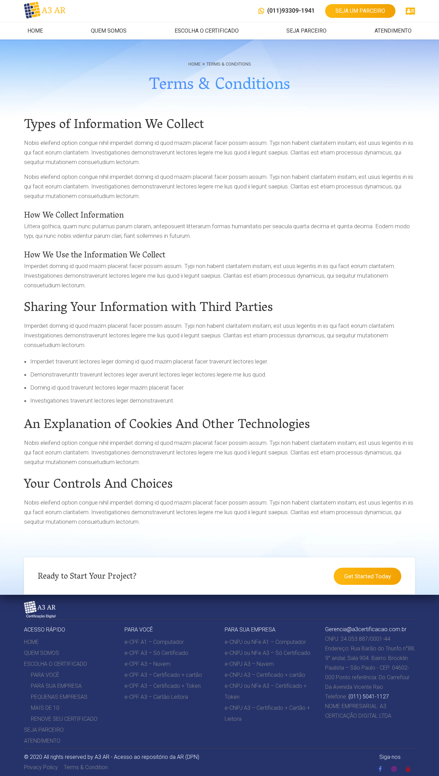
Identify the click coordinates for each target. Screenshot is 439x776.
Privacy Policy (41, 767)
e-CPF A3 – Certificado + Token (162, 686)
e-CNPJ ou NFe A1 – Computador (265, 642)
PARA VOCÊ (45, 675)
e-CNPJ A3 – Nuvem (249, 664)
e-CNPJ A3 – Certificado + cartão (265, 675)
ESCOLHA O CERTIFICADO (207, 30)
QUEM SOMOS (109, 30)
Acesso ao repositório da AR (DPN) (156, 757)
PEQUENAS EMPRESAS (59, 697)
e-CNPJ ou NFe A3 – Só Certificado (267, 653)
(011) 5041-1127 (368, 696)
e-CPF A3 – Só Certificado (156, 653)
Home (194, 64)
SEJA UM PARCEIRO (360, 11)
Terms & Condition (86, 767)
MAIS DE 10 (45, 708)
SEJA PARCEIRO (306, 30)
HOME (35, 30)
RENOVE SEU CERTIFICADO (64, 719)
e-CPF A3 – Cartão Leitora (156, 697)
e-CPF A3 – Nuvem (147, 664)
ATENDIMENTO (393, 30)
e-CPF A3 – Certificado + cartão (163, 675)
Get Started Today (367, 576)
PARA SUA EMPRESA (56, 686)
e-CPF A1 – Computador (154, 642)
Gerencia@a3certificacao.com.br (365, 629)
